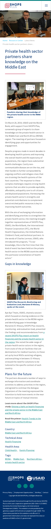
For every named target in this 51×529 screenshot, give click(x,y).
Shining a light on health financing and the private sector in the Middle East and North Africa (24, 409)
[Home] (10, 4)
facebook (19, 486)
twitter (25, 486)
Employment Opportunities (23, 492)
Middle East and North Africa (18, 432)
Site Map (38, 492)
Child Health (11, 450)
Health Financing (13, 441)
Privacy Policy (7, 492)
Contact (45, 492)
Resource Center (16, 40)
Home (5, 40)
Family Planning (27, 450)
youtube (32, 486)
